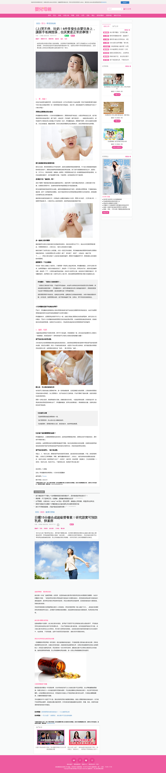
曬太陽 (62, 528)
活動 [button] (88, 15)
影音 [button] (77, 15)
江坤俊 (57, 528)
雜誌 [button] (93, 15)
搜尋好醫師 (100, 15)
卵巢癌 (46, 528)
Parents (45, 476)
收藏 (73, 35)
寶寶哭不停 (44, 39)
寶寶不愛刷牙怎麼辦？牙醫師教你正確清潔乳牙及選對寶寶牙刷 (57, 504)
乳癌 (41, 528)
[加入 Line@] (86, 760)
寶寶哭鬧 (51, 39)
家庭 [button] (59, 15)
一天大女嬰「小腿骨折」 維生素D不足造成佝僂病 (57, 715)
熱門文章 (115, 26)
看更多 (126, 30)
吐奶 (66, 39)
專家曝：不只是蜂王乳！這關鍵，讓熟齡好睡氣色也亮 (54, 498)
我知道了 (125, 2)
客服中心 (84, 764)
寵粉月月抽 (117, 15)
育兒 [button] (54, 15)
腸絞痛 (57, 39)
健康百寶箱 (50, 512)
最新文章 (106, 26)
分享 (58, 525)
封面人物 (66, 15)
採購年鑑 (109, 15)
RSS (97, 764)
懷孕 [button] (49, 15)
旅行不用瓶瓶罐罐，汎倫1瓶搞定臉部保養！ (51, 507)
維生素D (51, 528)
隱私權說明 (103, 2)
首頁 (38, 23)
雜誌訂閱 (105, 212)
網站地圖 (69, 764)
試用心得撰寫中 (117, 147)
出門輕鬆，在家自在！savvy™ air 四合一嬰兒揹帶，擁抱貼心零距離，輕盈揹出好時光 (65, 501)
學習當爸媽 (51, 23)
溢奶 (62, 39)
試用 (82, 15)
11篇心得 (117, 121)
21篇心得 (117, 94)
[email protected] (51, 723)
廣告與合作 (92, 764)
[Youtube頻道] (74, 760)
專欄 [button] (72, 15)
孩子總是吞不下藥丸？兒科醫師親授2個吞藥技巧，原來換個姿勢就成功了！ (62, 496)
